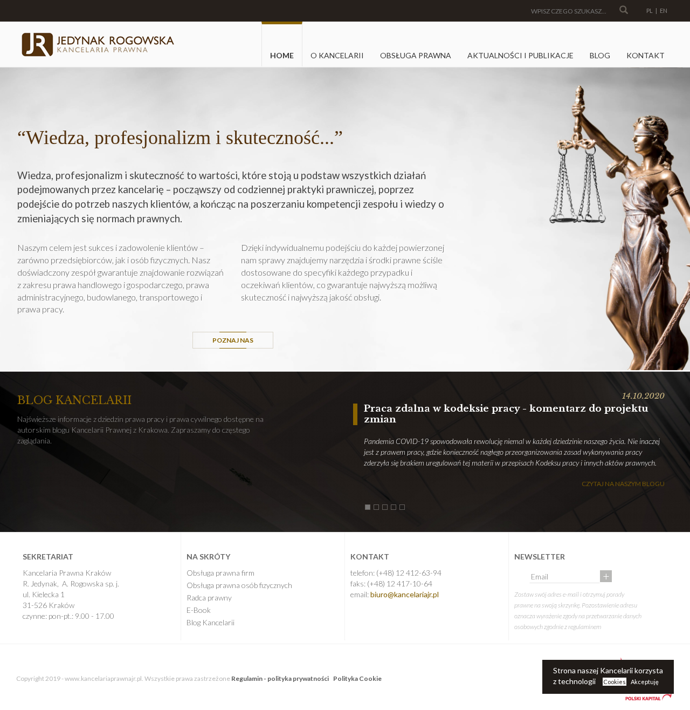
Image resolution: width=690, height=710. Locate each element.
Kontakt (645, 55)
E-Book (199, 610)
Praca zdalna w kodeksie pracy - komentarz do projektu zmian (506, 414)
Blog (600, 55)
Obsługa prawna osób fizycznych (239, 585)
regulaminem (584, 627)
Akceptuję (645, 681)
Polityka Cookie (357, 678)
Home (282, 55)
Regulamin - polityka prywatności (280, 678)
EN (663, 10)
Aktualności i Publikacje (520, 55)
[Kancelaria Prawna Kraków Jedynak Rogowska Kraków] (97, 44)
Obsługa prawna (415, 55)
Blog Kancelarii (210, 622)
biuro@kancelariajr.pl (404, 594)
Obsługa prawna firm (220, 572)
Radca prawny (209, 597)
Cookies (614, 681)
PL (649, 10)
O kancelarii (337, 55)
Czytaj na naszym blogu (623, 484)
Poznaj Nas (232, 340)
